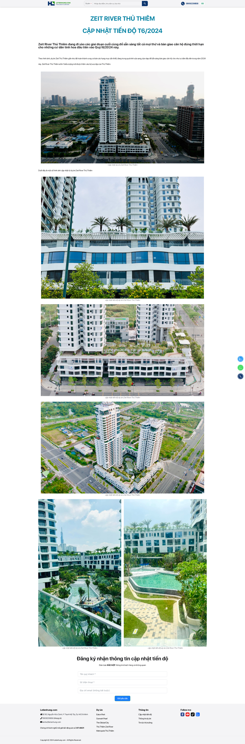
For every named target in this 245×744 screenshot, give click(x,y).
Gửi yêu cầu (122, 698)
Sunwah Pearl (101, 718)
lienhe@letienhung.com (51, 722)
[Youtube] (187, 714)
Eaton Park (100, 714)
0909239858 (47, 718)
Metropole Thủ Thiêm (105, 731)
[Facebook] (182, 714)
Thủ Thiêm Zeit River (104, 727)
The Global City (102, 722)
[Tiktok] (193, 714)
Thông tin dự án (144, 718)
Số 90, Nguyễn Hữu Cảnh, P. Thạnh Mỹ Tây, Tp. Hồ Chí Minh (65, 714)
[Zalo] (198, 714)
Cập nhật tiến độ (145, 714)
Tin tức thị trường (145, 722)
